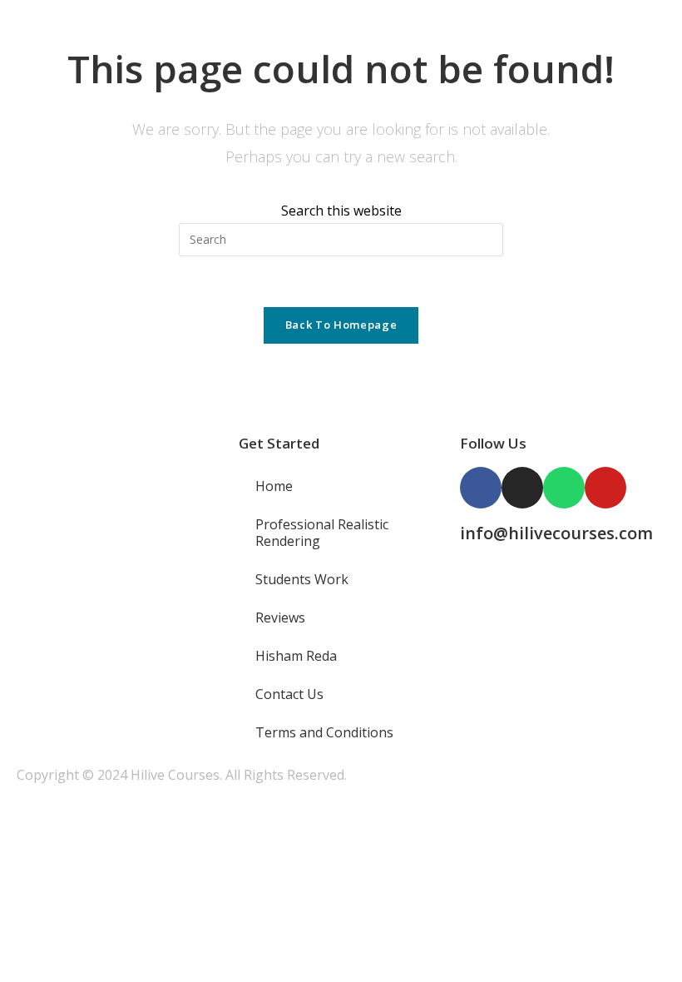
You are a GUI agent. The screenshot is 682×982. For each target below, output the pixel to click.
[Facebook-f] (481, 487)
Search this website (341, 210)
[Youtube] (605, 487)
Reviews (280, 617)
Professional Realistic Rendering (321, 532)
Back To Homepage (341, 324)
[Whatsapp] (564, 487)
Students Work (301, 579)
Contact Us (289, 694)
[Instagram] (522, 487)
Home (274, 486)
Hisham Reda (296, 656)
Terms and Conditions (324, 732)
